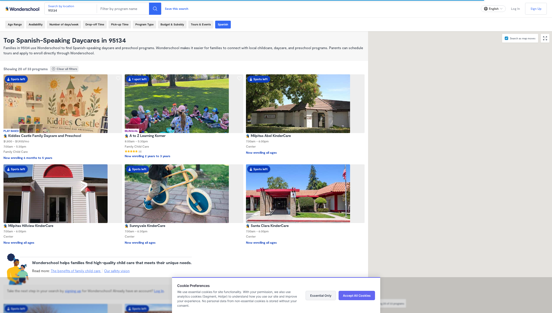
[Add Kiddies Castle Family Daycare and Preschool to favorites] (118, 78)
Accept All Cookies (357, 295)
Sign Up (536, 8)
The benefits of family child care (76, 271)
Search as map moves (523, 38)
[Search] (155, 9)
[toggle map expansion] (545, 38)
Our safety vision (117, 271)
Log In (515, 8)
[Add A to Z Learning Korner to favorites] (239, 78)
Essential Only (320, 295)
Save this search (176, 8)
